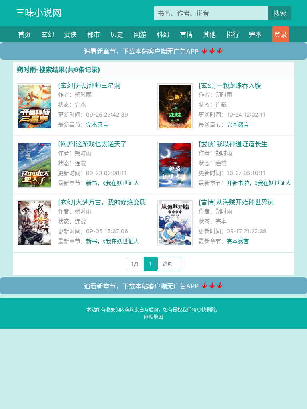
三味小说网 (39, 12)
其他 (209, 34)
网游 (140, 34)
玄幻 (47, 34)
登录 (280, 34)
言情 (186, 34)
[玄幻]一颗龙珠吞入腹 (230, 85)
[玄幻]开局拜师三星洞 (89, 85)
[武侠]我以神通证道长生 (233, 144)
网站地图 (153, 317)
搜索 (279, 13)
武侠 (70, 34)
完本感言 (97, 124)
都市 (93, 34)
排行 (232, 34)
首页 (24, 34)
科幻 (163, 34)
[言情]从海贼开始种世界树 (236, 202)
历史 (116, 34)
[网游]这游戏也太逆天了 (92, 144)
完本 (255, 34)
